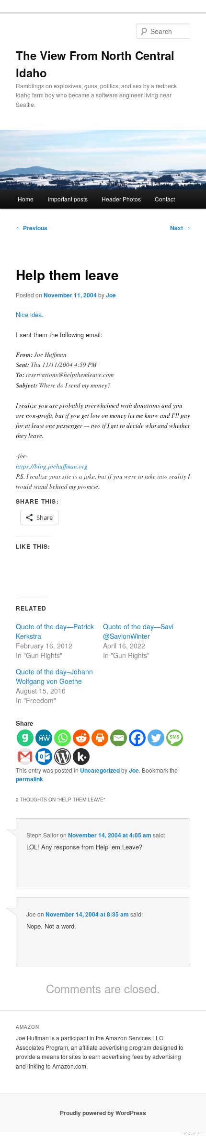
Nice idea (29, 314)
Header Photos (121, 199)
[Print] (100, 737)
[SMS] (174, 737)
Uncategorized (100, 770)
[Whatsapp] (62, 737)
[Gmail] (25, 756)
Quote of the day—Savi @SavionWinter (138, 631)
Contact (165, 199)
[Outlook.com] (43, 756)
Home (26, 199)
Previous (31, 227)
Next (180, 227)
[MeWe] (43, 737)
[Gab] (25, 737)
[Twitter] (156, 737)
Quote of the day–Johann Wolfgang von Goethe (54, 676)
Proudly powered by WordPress (103, 1112)
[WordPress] (62, 756)
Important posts (68, 199)
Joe (111, 295)
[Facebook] (137, 737)
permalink (29, 779)
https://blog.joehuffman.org (52, 466)
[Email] (118, 737)
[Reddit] (81, 737)
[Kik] (81, 756)
